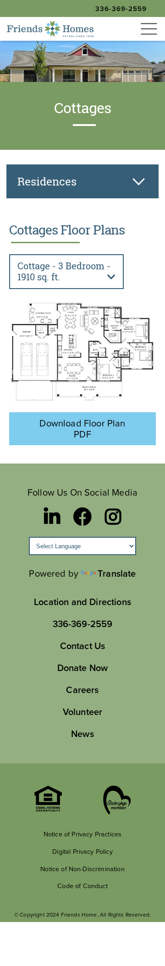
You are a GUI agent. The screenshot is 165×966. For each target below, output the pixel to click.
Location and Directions (82, 601)
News (82, 733)
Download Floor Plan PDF (82, 428)
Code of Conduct (82, 885)
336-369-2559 (121, 8)
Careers (82, 689)
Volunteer (82, 711)
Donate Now (82, 667)
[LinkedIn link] (52, 517)
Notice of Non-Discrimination (82, 868)
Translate (117, 573)
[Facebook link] (82, 517)
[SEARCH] (20, 41)
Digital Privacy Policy (82, 851)
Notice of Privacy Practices (82, 834)
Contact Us (82, 645)
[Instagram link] (113, 517)
